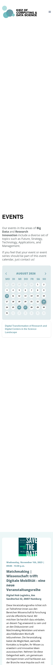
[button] (50, 11)
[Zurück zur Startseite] (19, 12)
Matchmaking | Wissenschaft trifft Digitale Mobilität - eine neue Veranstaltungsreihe (25, 580)
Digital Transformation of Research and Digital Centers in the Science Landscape (26, 329)
